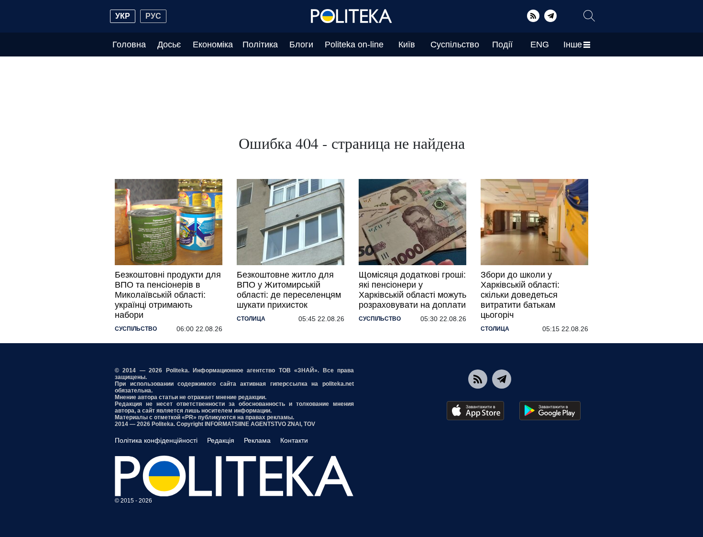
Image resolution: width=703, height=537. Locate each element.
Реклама (257, 440)
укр (122, 16)
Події (502, 44)
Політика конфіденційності (156, 440)
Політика (260, 44)
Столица (251, 318)
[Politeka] (351, 16)
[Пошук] (589, 16)
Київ (406, 44)
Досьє (169, 44)
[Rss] (533, 16)
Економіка (213, 44)
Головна (129, 44)
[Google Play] (550, 411)
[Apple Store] (475, 411)
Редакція (220, 440)
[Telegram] (550, 16)
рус (153, 16)
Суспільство (454, 44)
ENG (539, 44)
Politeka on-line (354, 44)
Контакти (294, 440)
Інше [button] (572, 44)
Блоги (301, 44)
